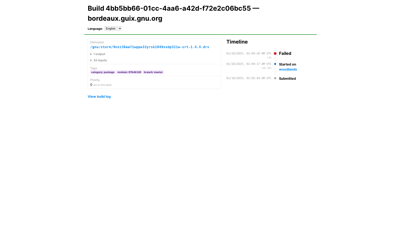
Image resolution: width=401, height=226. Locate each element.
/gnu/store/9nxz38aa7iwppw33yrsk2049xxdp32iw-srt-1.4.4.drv (149, 47)
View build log (99, 96)
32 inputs (100, 60)
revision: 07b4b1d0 (129, 72)
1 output (99, 54)
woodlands (288, 69)
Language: (95, 28)
